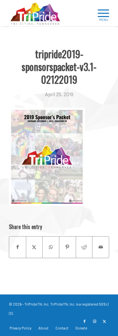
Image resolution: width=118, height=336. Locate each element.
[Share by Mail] (100, 247)
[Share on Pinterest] (67, 247)
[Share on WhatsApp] (51, 247)
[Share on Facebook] (17, 247)
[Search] (84, 13)
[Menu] (100, 13)
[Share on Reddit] (84, 247)
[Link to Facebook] (84, 321)
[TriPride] (49, 13)
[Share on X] (34, 247)
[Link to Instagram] (94, 321)
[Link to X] (104, 321)
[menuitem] (84, 13)
